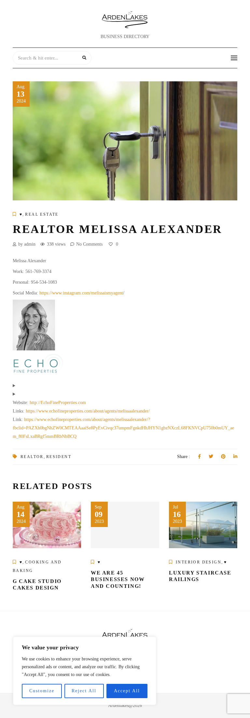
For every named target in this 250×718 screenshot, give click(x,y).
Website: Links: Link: (123, 419)
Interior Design (198, 562)
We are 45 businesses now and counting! (118, 579)
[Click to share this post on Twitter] (211, 457)
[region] (84, 671)
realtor (32, 456)
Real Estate (41, 214)
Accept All (127, 690)
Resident (58, 456)
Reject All (84, 690)
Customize (41, 690)
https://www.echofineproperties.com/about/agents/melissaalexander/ (88, 411)
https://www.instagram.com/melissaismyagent (81, 293)
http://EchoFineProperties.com (58, 402)
